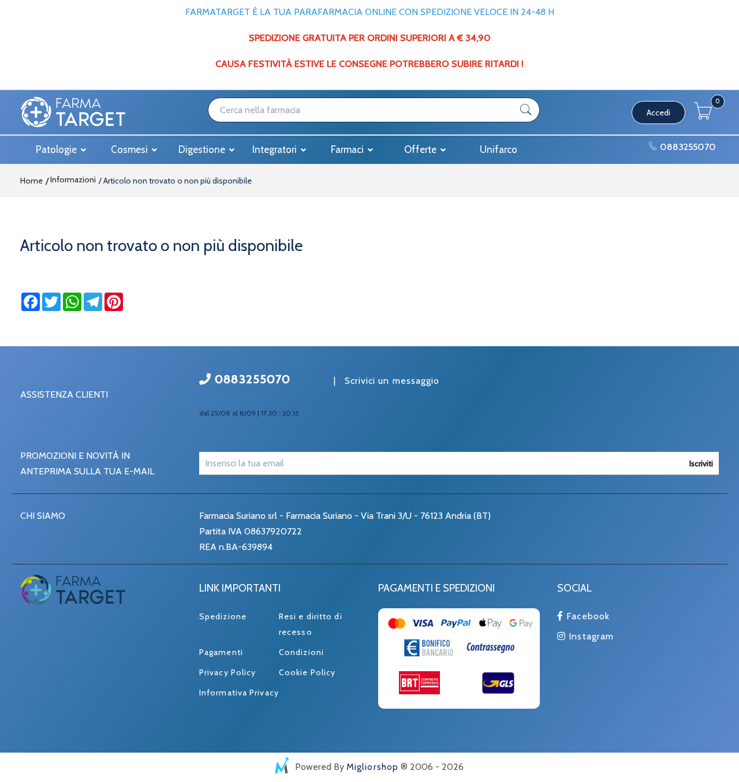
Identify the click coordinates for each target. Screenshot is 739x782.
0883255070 (687, 146)
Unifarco (498, 149)
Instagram (590, 636)
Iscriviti (701, 463)
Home (31, 180)
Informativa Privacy (239, 692)
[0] (703, 116)
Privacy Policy (227, 672)
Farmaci (348, 149)
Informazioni (72, 179)
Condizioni (301, 652)
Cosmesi (130, 149)
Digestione (202, 149)
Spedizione (223, 616)
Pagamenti (221, 652)
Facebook (586, 616)
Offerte (421, 149)
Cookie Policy (307, 672)
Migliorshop (372, 766)
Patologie (57, 149)
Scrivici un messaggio (392, 380)
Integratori (275, 149)
